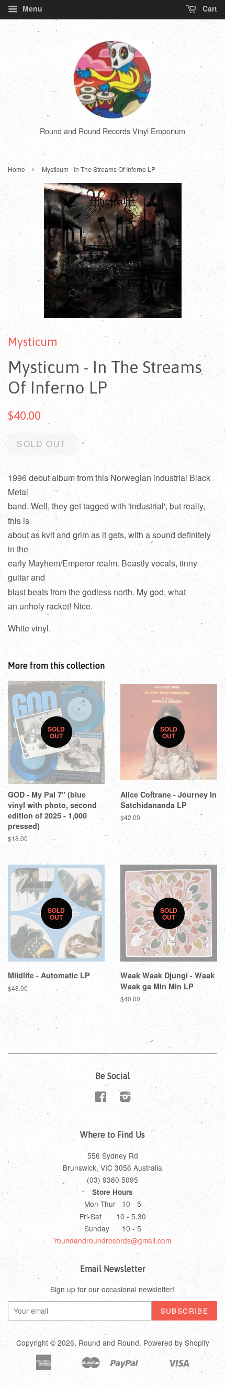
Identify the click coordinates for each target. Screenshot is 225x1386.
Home (16, 169)
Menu (31, 8)
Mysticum (33, 341)
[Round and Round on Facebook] (101, 1098)
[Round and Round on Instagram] (125, 1098)
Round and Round (108, 1342)
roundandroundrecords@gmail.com (112, 1240)
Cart (208, 8)
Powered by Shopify (176, 1342)
